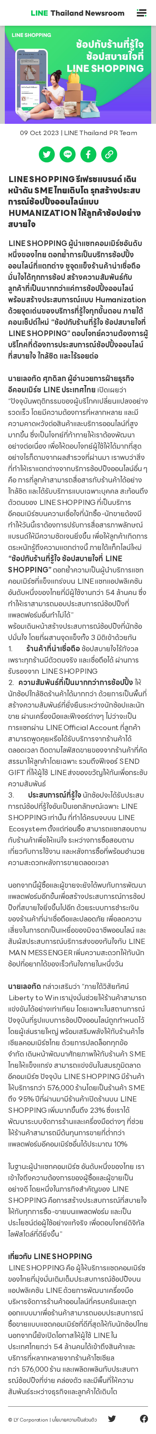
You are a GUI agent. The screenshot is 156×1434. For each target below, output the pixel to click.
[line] (68, 156)
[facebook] (88, 156)
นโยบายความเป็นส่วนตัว (74, 1420)
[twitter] (47, 156)
